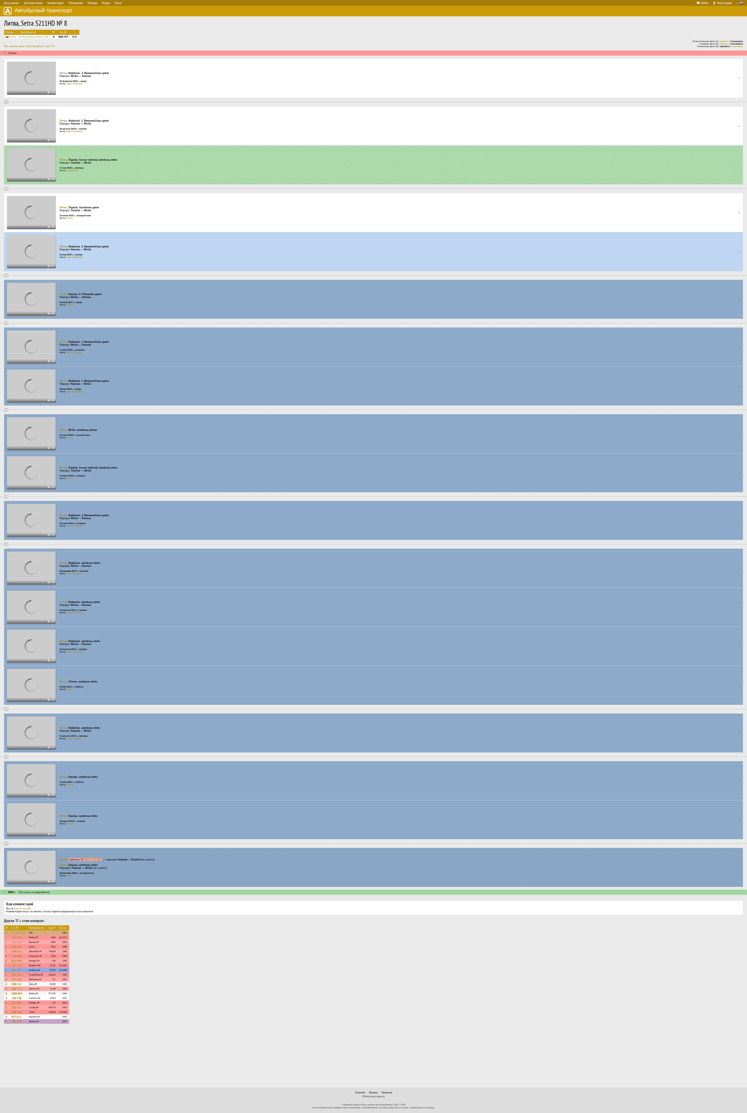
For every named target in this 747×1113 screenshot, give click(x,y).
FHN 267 (17, 984)
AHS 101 (17, 965)
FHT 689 (17, 979)
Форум (373, 1092)
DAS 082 (17, 942)
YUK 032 (17, 947)
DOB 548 (17, 1012)
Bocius (70, 218)
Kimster (70, 689)
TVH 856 (17, 956)
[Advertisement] (373, 1057)
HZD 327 (17, 1007)
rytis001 (70, 305)
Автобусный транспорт (43, 10)
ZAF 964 (16, 975)
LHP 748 (17, 998)
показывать (737, 46)
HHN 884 (17, 993)
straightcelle (72, 170)
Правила (386, 1092)
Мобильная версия (373, 1096)
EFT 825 (16, 1017)
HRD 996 (17, 1021)
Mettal (69, 875)
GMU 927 (17, 951)
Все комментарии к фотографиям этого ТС (29, 46)
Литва (13, 37)
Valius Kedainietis (75, 83)
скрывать (724, 41)
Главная (360, 1092)
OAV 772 (17, 989)
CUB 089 (17, 937)
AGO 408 (17, 961)
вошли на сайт (22, 908)
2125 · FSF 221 (92, 859)
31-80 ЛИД (18, 933)
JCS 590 (16, 1003)
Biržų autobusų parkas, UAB (35, 37)
